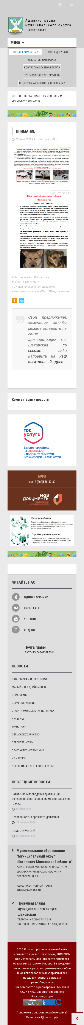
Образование (20, 695)
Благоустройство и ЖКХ (28, 750)
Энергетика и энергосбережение (33, 766)
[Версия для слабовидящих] (60, 4)
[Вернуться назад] (77, 1018)
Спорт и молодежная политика (33, 710)
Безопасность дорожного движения (35, 817)
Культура (18, 718)
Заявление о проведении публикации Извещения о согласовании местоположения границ (41, 798)
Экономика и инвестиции (29, 679)
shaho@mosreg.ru (29, 890)
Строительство (22, 742)
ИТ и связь (19, 758)
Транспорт (19, 726)
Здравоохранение (23, 702)
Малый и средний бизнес (29, 687)
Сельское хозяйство (26, 734)
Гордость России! (23, 830)
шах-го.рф (33, 949)
